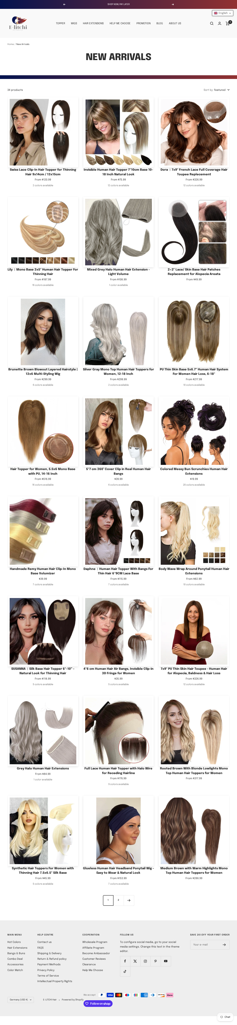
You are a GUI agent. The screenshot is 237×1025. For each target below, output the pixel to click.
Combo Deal (15, 959)
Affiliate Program (93, 948)
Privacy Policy (45, 970)
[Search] (211, 23)
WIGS (74, 23)
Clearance (89, 964)
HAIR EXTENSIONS (93, 23)
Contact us (44, 942)
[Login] (219, 23)
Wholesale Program (94, 942)
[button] (222, 13)
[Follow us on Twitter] (135, 961)
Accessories (15, 964)
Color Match (15, 970)
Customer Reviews (94, 959)
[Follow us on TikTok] (125, 971)
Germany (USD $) (19, 1000)
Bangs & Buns (16, 953)
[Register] (224, 944)
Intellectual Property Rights (54, 981)
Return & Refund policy (51, 959)
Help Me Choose (92, 970)
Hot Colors (14, 942)
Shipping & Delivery (49, 953)
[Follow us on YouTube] (166, 961)
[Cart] (228, 23)
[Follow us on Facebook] (125, 961)
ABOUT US (175, 23)
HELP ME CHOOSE (120, 23)
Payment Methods (49, 964)
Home (10, 44)
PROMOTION (143, 23)
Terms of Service (48, 976)
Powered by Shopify (73, 1000)
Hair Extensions (17, 948)
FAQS (40, 948)
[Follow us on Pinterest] (156, 961)
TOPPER (60, 23)
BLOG (159, 23)
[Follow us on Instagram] (145, 961)
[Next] (129, 900)
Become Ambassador (96, 953)
